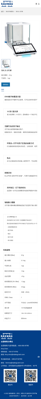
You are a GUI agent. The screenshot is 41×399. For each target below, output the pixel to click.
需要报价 (5, 84)
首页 (2, 11)
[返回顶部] (39, 357)
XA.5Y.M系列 (10, 11)
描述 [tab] (2, 89)
